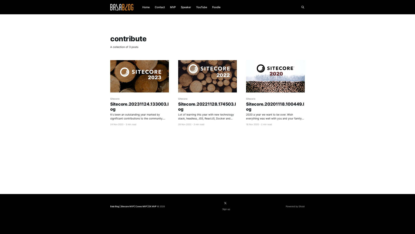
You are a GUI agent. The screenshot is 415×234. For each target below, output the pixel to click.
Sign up (226, 209)
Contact (160, 7)
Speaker (186, 7)
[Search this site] (302, 7)
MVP (173, 7)
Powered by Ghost (295, 206)
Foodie (216, 7)
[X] (225, 203)
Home (146, 7)
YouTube (201, 7)
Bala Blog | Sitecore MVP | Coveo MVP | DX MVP (133, 206)
